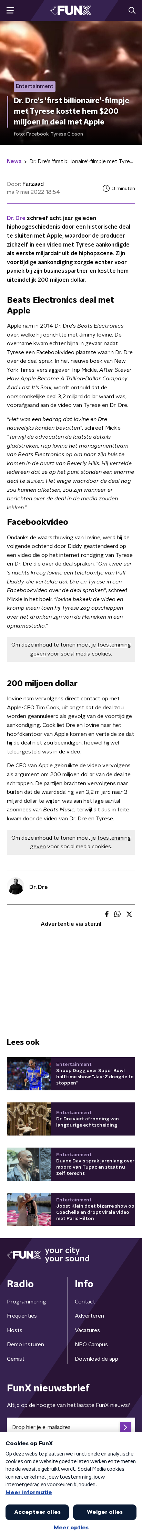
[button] (10, 10)
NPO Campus (91, 1344)
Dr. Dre (17, 218)
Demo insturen (25, 1344)
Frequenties (22, 1316)
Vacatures (87, 1330)
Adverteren (89, 1316)
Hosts (14, 1330)
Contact (85, 1301)
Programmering (26, 1301)
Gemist (15, 1359)
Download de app (96, 1359)
